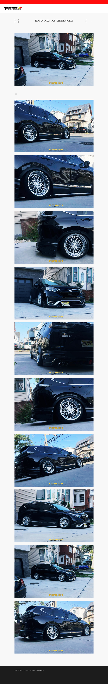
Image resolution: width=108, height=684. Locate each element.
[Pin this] (31, 94)
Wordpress (40, 670)
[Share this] (23, 94)
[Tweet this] (28, 94)
